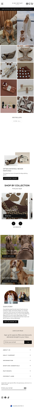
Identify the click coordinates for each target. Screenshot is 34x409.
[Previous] (13, 223)
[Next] (20, 223)
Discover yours (11, 178)
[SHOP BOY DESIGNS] (17, 272)
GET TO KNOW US (11, 321)
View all (17, 121)
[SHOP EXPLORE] (17, 247)
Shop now (8, 216)
